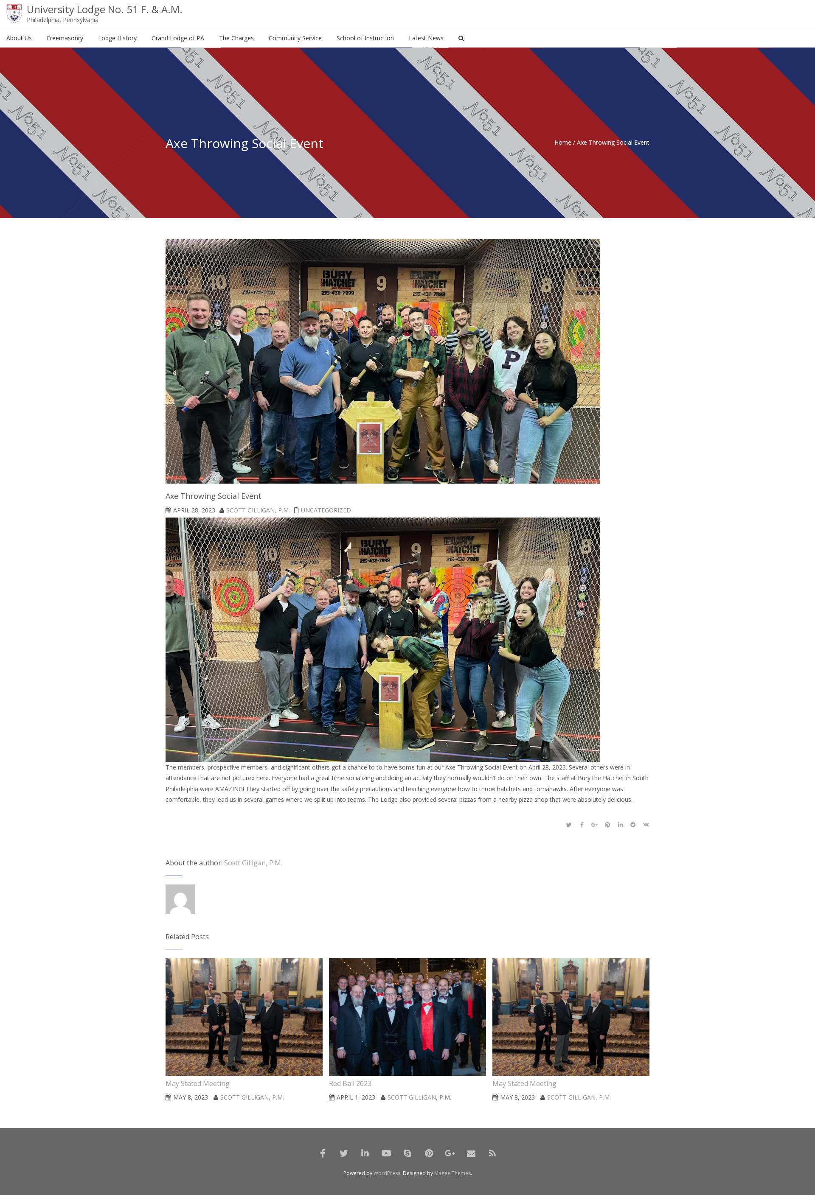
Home (562, 142)
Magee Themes (452, 1173)
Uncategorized (326, 510)
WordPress (387, 1173)
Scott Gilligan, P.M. (258, 510)
